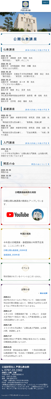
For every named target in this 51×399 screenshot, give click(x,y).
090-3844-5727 (12, 378)
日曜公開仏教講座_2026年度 (15, 250)
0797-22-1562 (12, 370)
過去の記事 (43, 293)
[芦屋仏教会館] (25, 6)
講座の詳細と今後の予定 (36, 50)
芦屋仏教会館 (13, 395)
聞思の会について (39, 164)
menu (45, 2)
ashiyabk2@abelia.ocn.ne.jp (18, 382)
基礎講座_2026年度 (12, 255)
